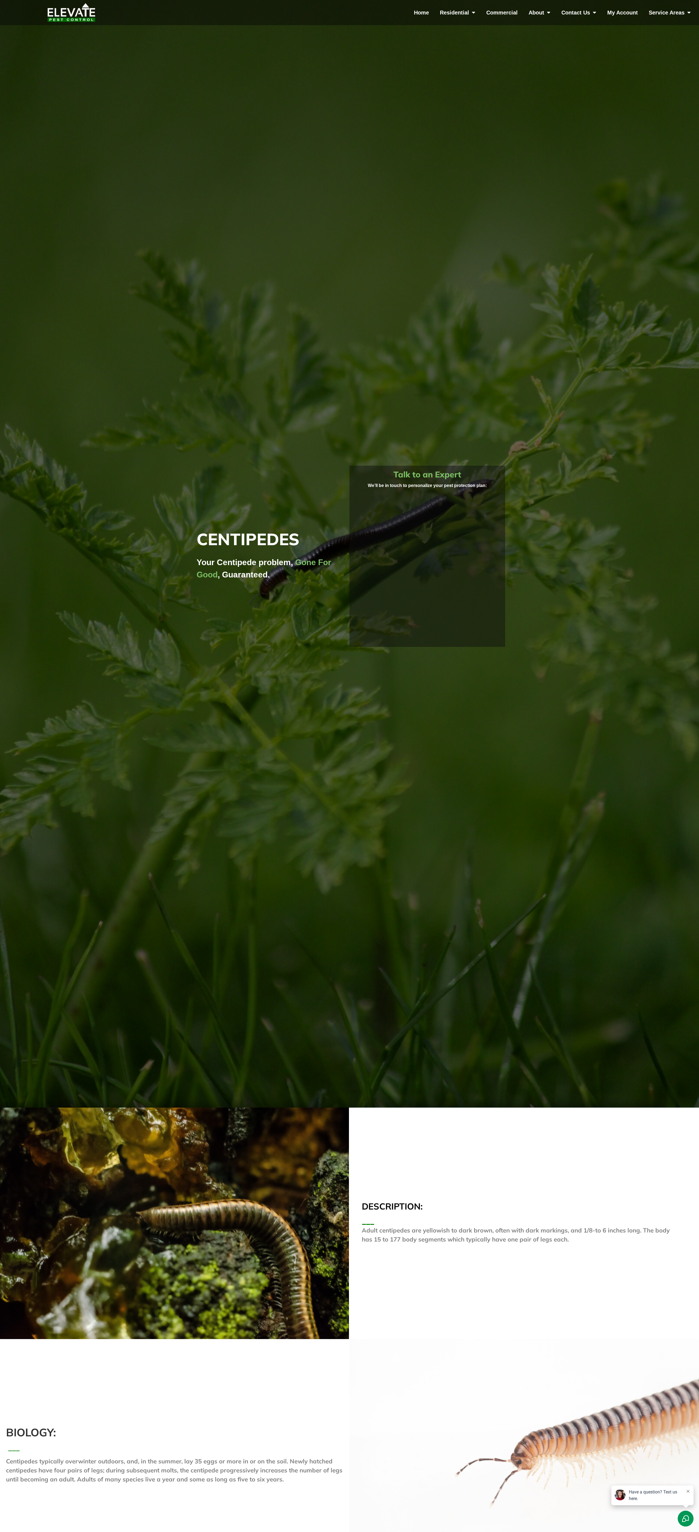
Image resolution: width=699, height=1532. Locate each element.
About (536, 13)
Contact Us (575, 13)
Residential (454, 13)
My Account (622, 13)
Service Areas (667, 13)
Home (421, 13)
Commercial (502, 13)
